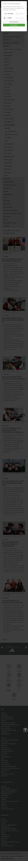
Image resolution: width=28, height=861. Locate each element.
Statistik (10, 18)
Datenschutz (16, 28)
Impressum (11, 28)
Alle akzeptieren (14, 25)
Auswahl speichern (14, 21)
